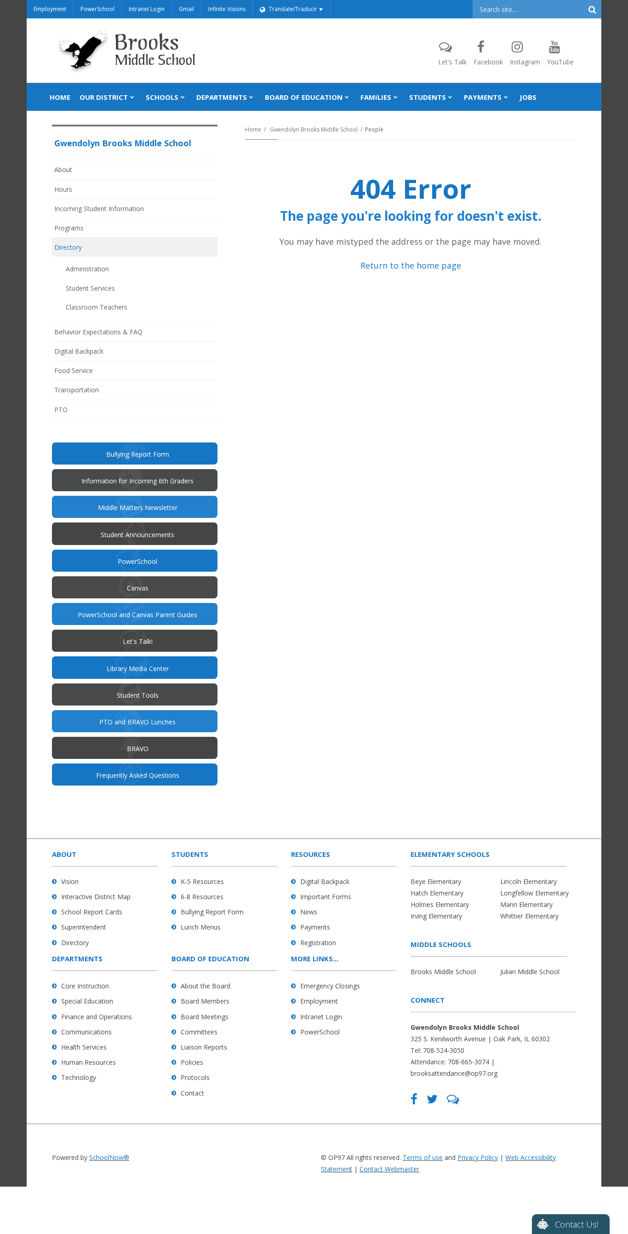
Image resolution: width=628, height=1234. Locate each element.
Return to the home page (410, 265)
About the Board (205, 985)
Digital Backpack (78, 351)
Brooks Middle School (443, 971)
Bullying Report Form (212, 911)
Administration (87, 268)
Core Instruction (85, 985)
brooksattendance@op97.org (454, 1073)
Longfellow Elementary (534, 893)
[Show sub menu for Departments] (251, 97)
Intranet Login (147, 9)
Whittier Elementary (529, 916)
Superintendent (83, 927)
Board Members (205, 1001)
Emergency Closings (330, 985)
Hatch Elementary (437, 893)
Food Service (73, 370)
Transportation (76, 389)
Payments (315, 927)
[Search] (592, 9)
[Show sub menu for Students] (450, 97)
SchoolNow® (109, 1157)
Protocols (195, 1077)
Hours (63, 189)
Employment (50, 9)
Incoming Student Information (99, 208)
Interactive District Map (96, 896)
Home (253, 129)
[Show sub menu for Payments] (506, 97)
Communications (86, 1031)
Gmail (186, 9)
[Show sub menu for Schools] (183, 97)
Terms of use (423, 1157)
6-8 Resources (202, 896)
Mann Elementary (526, 904)
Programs (69, 228)
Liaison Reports (204, 1047)
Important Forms (325, 896)
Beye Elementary (436, 881)
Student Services (90, 288)
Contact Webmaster (389, 1169)
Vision (70, 881)
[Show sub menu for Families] (396, 97)
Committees (199, 1031)
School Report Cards (91, 911)
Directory (68, 247)
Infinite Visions (226, 9)
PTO (73, 412)
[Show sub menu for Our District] (132, 97)
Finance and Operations (96, 1016)
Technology (78, 1077)
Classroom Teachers (96, 307)
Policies (192, 1062)
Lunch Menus (201, 927)
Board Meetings (204, 1016)
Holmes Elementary (440, 904)
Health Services (84, 1047)
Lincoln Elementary (528, 881)
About (63, 169)
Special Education (87, 1001)
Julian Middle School (529, 971)
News (308, 911)
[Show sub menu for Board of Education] (347, 97)
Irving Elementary (436, 916)
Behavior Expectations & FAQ (98, 331)
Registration (318, 942)
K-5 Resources (202, 881)
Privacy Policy (477, 1157)
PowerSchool (97, 9)
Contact (192, 1093)
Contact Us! (576, 1224)
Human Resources (88, 1062)
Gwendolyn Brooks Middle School (314, 129)
